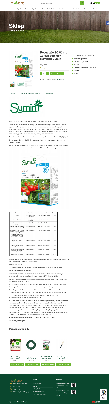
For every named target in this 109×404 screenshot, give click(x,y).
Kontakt (95, 9)
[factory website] (96, 401)
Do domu (79, 9)
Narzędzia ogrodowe (17, 9)
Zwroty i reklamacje (39, 391)
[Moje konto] (91, 3)
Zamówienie (87, 9)
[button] (34, 53)
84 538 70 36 (16, 389)
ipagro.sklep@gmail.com (20, 383)
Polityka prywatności (40, 394)
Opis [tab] (13, 93)
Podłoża (72, 9)
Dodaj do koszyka (57, 74)
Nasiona (42, 9)
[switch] (103, 398)
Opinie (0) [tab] (49, 93)
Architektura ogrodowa (31, 9)
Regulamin (37, 389)
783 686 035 (16, 386)
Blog (35, 386)
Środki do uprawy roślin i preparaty (57, 9)
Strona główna (38, 383)
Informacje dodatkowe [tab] (30, 93)
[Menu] (106, 390)
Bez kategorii (60, 79)
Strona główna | (14, 31)
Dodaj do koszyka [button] (17, 364)
